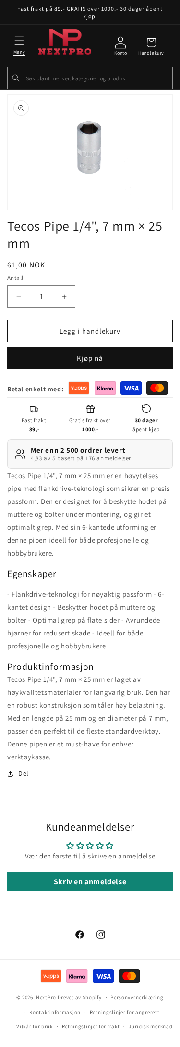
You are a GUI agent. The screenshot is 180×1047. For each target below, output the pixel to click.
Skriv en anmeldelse (90, 882)
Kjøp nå (90, 358)
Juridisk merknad (150, 1026)
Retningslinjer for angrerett (125, 1012)
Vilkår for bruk (34, 1026)
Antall (15, 278)
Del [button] (23, 773)
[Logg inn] (120, 46)
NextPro (46, 997)
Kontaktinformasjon (55, 1012)
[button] (19, 44)
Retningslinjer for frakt (91, 1026)
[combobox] (90, 78)
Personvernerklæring (136, 997)
